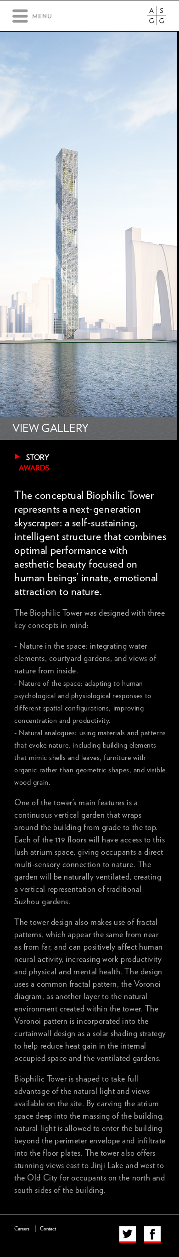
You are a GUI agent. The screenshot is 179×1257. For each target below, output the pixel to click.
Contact (48, 1228)
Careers (21, 1228)
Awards (34, 468)
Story (37, 457)
